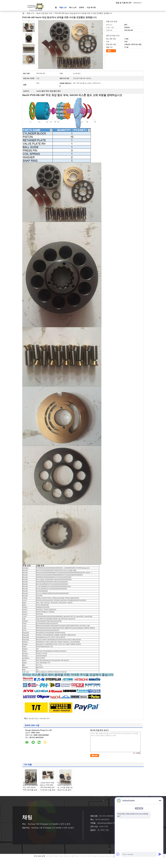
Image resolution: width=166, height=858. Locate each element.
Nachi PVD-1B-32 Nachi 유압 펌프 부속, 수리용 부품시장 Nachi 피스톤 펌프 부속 (65, 787)
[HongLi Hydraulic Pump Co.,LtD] (35, 7)
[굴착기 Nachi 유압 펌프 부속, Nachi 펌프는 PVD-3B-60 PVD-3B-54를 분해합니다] (30, 777)
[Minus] (159, 800)
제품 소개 (63, 7)
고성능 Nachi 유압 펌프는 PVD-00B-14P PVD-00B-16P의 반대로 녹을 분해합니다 (47, 787)
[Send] (160, 854)
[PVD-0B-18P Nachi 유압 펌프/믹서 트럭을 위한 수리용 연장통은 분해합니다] (28, 27)
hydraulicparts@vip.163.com (108, 823)
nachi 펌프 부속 (44, 718)
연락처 (81, 7)
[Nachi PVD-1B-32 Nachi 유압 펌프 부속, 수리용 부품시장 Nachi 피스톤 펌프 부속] (65, 777)
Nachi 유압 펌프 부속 (44, 13)
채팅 (109, 51)
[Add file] (118, 854)
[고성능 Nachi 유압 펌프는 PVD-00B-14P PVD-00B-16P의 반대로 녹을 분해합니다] (48, 775)
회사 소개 (72, 7)
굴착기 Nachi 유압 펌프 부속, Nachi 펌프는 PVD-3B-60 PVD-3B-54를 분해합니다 (30, 787)
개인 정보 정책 (39, 856)
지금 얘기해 (91, 7)
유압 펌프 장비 (33, 718)
